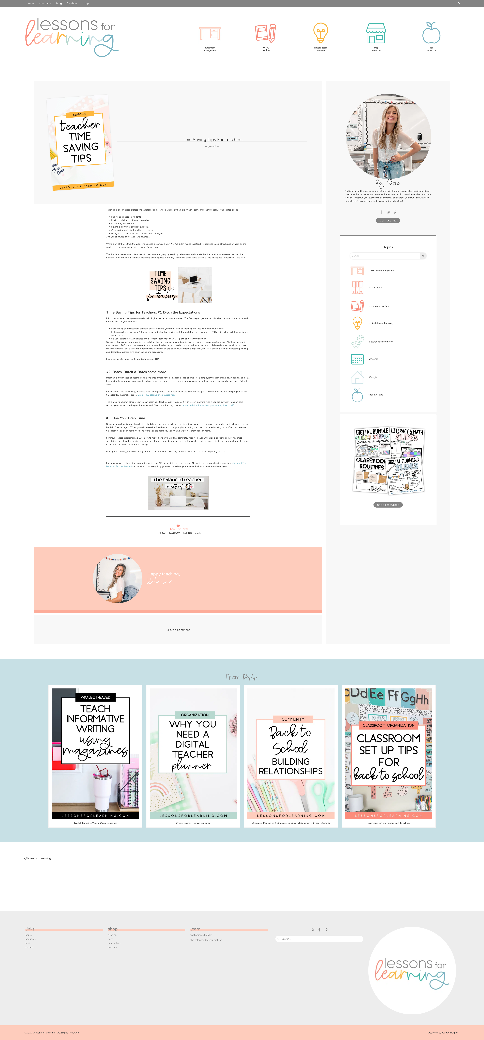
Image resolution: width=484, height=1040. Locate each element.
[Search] (423, 256)
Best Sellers (114, 943)
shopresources (376, 49)
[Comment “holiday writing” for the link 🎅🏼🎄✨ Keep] (51, 879)
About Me (45, 3)
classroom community (381, 341)
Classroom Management (382, 270)
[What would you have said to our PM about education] (160, 879)
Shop (85, 3)
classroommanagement (210, 49)
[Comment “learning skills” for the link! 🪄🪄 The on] (214, 879)
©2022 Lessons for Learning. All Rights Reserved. (52, 1032)
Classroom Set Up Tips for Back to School (389, 822)
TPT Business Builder (201, 935)
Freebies (72, 3)
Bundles (112, 947)
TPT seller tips (376, 394)
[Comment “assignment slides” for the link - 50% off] (433, 879)
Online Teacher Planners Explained (193, 822)
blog (27, 943)
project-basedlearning (320, 49)
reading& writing (265, 48)
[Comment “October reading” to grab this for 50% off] (378, 879)
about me (30, 939)
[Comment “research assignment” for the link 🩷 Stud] (269, 879)
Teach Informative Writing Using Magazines (95, 822)
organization (375, 287)
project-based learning (381, 323)
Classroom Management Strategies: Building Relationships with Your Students (291, 822)
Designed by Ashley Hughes (443, 1032)
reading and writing (379, 306)
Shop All (112, 935)
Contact (29, 947)
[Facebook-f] (381, 212)
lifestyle (373, 377)
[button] (459, 3)
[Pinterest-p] (395, 212)
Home (30, 3)
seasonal (373, 359)
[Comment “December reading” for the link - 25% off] (105, 879)
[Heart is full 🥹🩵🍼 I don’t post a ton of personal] (324, 879)
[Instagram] (388, 212)
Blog (59, 3)
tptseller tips (431, 49)
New (110, 939)
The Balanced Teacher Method (206, 940)
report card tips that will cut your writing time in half (208, 405)
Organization (212, 146)
